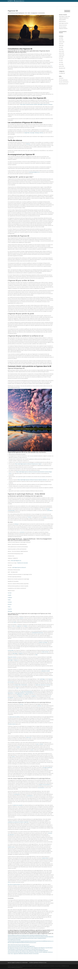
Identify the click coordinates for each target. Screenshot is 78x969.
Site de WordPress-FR (63, 83)
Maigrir (45, 3)
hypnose (43, 613)
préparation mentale (45, 671)
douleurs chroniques (43, 642)
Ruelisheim (32, 941)
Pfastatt (12, 941)
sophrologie (21, 494)
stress (13, 626)
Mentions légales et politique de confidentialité (18, 962)
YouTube (9, 592)
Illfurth (28, 947)
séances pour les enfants (14, 716)
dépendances (10, 693)
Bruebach (42, 935)
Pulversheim (16, 941)
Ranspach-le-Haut (29, 949)
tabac (36, 654)
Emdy (37, 494)
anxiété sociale (45, 858)
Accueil (11, 3)
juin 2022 (61, 58)
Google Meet (26, 132)
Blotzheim (34, 935)
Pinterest (9, 604)
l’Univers (29, 517)
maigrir (17, 687)
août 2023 (61, 43)
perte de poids (11, 682)
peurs (37, 744)
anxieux (13, 756)
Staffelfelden (45, 941)
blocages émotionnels (47, 767)
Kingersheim (24, 938)
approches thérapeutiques (27, 691)
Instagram (10, 597)
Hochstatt (21, 947)
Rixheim (28, 941)
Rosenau (40, 949)
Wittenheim (24, 942)
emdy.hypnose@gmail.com (34, 172)
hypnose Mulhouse (30, 693)
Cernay (17, 936)
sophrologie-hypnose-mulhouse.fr (19, 567)
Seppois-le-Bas (18, 950)
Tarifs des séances (50, 3)
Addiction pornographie (16, 3)
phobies (41, 744)
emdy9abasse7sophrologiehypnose (16, 13)
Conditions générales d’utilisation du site (37, 962)
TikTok (9, 606)
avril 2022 (61, 62)
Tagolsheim (31, 950)
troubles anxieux (11, 847)
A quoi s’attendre (56, 3)
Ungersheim (14, 942)
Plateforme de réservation (22, 562)
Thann (10, 942)
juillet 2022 (61, 56)
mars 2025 (61, 39)
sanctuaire (22, 532)
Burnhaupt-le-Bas (20, 944)
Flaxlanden (38, 936)
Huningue (25, 947)
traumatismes (17, 794)
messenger (32, 132)
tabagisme (20, 696)
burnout (21, 704)
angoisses (19, 626)
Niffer (12, 939)
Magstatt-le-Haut (44, 947)
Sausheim (37, 941)
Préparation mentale (12, 657)
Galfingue (42, 936)
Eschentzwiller (29, 936)
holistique (16, 524)
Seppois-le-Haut (25, 950)
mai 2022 (61, 60)
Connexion (61, 78)
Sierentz (40, 941)
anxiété (25, 626)
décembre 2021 (62, 68)
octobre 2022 (61, 55)
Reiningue (21, 941)
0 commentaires (41, 13)
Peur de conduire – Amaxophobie (33, 3)
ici (51, 66)
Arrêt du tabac (11, 650)
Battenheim (25, 935)
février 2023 (61, 51)
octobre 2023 (61, 41)
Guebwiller (46, 936)
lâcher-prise (28, 737)
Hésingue (16, 947)
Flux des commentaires (63, 81)
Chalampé (14, 936)
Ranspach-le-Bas (22, 949)
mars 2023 (61, 49)
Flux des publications (63, 80)
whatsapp (37, 132)
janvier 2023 (61, 53)
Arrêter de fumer (24, 3)
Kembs (20, 938)
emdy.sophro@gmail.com (16, 560)
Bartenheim (13, 944)
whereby (41, 132)
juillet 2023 (61, 45)
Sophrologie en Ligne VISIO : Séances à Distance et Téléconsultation (64, 18)
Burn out (41, 3)
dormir (15, 622)
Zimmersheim (33, 942)
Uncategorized (34, 13)
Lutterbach (29, 938)
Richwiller (25, 941)
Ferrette (21, 946)
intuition (44, 517)
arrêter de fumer (45, 651)
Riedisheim (10, 935)
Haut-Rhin (23, 932)
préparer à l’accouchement (44, 784)
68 (26, 932)
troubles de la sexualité (17, 805)
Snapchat (10, 609)
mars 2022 (61, 64)
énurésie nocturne (12, 724)
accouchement (41, 787)
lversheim (15, 952)
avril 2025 (61, 38)
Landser (32, 947)
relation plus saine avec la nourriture (43, 684)
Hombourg (14, 938)
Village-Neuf (36, 950)
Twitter (9, 599)
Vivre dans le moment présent (14, 884)
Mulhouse (28, 143)
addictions (26, 694)
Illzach (18, 938)
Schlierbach (12, 950)
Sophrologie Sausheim (63, 23)
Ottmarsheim (16, 939)
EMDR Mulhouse (62, 21)
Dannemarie (12, 946)
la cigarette (33, 696)
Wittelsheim (19, 942)
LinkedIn (9, 595)
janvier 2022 (61, 66)
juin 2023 (61, 47)
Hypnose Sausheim (63, 25)
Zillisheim (28, 942)
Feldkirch (34, 936)
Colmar (20, 936)
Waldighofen (41, 950)
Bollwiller (38, 935)
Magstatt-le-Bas (37, 947)
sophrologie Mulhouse (19, 693)
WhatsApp (10, 611)
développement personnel (37, 632)
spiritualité (49, 510)
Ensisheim (17, 946)
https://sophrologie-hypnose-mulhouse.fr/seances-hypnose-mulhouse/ (32, 479)
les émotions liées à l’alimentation (20, 684)
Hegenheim (12, 947)
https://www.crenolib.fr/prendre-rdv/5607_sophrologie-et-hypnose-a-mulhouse (36, 104)
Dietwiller (24, 936)
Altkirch (9, 944)
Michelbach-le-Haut (15, 949)
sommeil (21, 617)
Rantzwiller (36, 949)
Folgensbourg (26, 946)
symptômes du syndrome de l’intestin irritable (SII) (18, 822)
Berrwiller (30, 935)
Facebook (10, 602)
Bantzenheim (20, 935)
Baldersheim (15, 935)
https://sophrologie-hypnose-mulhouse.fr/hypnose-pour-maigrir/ (28, 463)
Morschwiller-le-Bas (36, 938)
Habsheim (51, 936)
